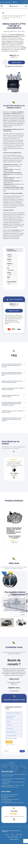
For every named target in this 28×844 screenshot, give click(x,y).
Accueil (4, 15)
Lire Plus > (23, 614)
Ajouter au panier (16, 62)
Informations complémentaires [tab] (11, 250)
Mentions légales (19, 834)
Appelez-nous (14, 688)
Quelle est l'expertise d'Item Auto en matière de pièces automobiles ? (12, 388)
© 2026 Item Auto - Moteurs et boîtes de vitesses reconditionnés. (11, 831)
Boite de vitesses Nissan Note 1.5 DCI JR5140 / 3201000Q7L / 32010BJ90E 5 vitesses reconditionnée (14, 530)
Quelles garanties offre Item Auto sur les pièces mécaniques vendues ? (12, 381)
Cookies (12, 834)
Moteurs (9, 15)
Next (26, 469)
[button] (26, 6)
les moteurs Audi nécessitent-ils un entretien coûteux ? (10, 396)
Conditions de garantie (14, 839)
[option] (14, 712)
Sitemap (7, 834)
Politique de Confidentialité (12, 837)
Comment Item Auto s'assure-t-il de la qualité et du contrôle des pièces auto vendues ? (11, 419)
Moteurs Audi (14, 15)
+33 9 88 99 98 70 (14, 691)
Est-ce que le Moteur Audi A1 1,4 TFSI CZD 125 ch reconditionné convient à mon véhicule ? (12, 365)
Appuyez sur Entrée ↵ (11, 744)
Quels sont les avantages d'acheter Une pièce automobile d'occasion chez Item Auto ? (12, 374)
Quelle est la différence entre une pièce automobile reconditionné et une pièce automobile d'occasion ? (11, 404)
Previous (2, 469)
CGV (20, 837)
